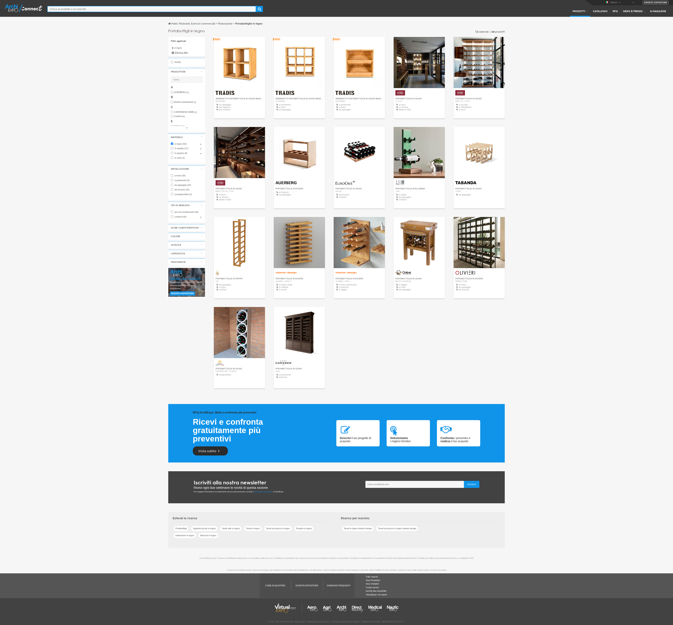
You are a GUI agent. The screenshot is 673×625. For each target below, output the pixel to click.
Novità (177, 62)
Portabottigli (181, 528)
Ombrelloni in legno (184, 535)
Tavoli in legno (253, 528)
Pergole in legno (304, 528)
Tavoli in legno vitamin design (358, 528)
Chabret (179, 116)
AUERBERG (181, 92)
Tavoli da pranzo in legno (278, 528)
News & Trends (633, 11)
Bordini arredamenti (185, 102)
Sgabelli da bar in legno (204, 528)
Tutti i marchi (372, 577)
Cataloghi (600, 11)
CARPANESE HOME (185, 112)
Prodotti (579, 11)
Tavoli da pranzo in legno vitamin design (397, 528)
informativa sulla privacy (263, 492)
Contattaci (299, 133)
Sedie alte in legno (231, 528)
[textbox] (151, 9)
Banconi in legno (208, 535)
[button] (186, 71)
